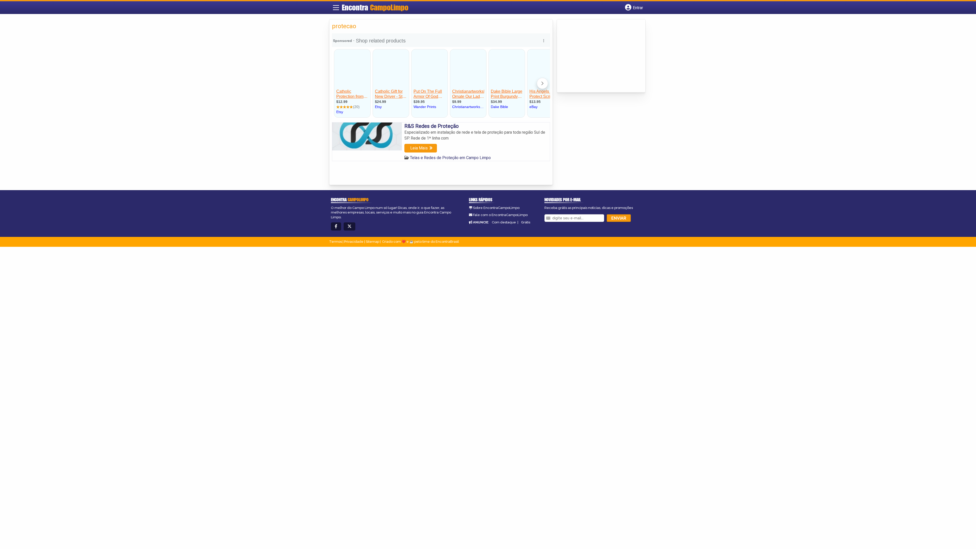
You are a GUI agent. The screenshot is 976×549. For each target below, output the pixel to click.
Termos (335, 241)
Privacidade (353, 241)
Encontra (375, 7)
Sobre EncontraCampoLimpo (496, 208)
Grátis (525, 222)
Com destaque (504, 222)
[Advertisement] (597, 56)
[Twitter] (349, 226)
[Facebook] (336, 226)
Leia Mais (419, 148)
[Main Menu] (336, 8)
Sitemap (372, 241)
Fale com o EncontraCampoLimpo (500, 215)
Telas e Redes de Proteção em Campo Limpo (450, 157)
